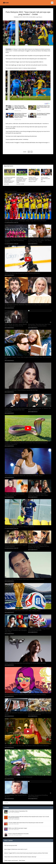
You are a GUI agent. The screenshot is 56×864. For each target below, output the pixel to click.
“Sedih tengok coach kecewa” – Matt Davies (14, 860)
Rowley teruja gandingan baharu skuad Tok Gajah (33, 178)
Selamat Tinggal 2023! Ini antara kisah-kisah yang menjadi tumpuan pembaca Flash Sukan (26, 853)
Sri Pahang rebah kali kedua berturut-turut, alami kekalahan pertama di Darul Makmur (9, 180)
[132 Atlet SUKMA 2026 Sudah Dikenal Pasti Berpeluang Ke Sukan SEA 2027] (6, 823)
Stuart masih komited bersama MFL (45, 178)
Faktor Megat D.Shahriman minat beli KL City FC (15, 849)
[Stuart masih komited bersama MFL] (46, 172)
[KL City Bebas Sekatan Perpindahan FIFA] (6, 812)
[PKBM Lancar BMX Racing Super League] (6, 829)
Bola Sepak (16, 835)
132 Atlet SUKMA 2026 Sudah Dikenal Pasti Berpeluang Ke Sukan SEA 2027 (25, 822)
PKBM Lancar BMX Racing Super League (17, 828)
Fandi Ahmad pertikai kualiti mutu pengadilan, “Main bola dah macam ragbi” (21, 180)
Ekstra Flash (16, 824)
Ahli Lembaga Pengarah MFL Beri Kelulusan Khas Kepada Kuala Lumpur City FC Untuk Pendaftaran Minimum (28, 817)
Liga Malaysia (39, 17)
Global (20, 835)
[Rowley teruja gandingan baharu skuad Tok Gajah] (34, 172)
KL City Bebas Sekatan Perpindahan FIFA (17, 811)
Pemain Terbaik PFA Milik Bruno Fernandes (18, 833)
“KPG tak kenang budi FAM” (10, 845)
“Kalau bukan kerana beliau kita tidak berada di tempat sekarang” (20, 856)
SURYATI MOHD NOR (23, 17)
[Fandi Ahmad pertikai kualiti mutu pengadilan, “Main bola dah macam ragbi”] (21, 172)
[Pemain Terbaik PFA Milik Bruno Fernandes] (6, 834)
